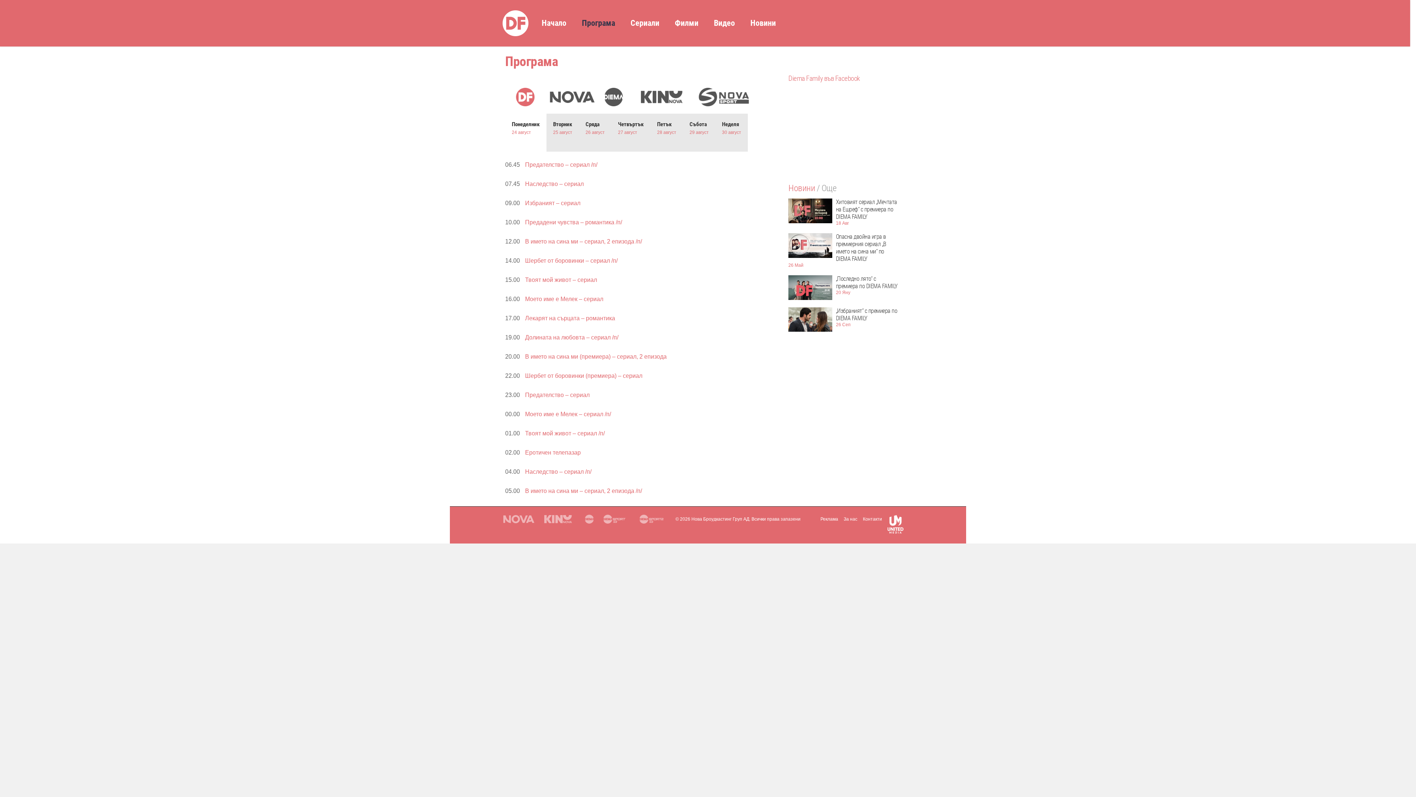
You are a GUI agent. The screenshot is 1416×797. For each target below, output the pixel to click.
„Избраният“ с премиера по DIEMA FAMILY (867, 314)
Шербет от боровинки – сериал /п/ (571, 261)
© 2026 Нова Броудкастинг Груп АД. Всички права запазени (738, 519)
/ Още (827, 188)
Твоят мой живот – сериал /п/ (565, 433)
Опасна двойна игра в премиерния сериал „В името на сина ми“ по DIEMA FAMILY (861, 247)
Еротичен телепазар (553, 452)
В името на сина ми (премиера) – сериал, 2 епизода (596, 356)
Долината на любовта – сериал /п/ (571, 337)
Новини (763, 23)
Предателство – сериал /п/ (561, 165)
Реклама (829, 519)
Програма (598, 23)
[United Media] (895, 525)
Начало (554, 23)
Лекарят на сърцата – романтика (570, 318)
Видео (724, 23)
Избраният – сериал (552, 203)
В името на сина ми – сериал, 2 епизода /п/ (583, 241)
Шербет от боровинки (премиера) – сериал (583, 376)
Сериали (645, 23)
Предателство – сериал (557, 395)
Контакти (872, 519)
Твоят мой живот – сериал (561, 280)
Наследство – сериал (554, 184)
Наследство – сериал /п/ (561, 472)
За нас (850, 519)
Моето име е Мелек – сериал (564, 299)
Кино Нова (559, 519)
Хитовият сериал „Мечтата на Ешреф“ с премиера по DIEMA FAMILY (866, 209)
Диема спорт (616, 519)
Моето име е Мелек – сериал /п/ (568, 414)
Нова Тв (519, 519)
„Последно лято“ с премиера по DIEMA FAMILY (867, 282)
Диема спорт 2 (652, 519)
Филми (686, 23)
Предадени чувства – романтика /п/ (573, 222)
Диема (589, 519)
